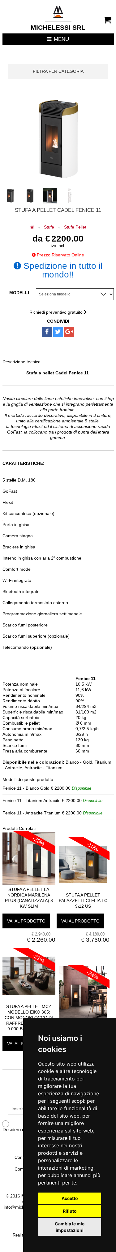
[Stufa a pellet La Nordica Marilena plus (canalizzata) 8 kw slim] (28, 883)
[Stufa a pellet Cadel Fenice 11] (50, 195)
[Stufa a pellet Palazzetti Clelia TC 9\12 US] (83, 889)
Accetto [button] (70, 1198)
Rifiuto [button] (70, 1211)
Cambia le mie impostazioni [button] (69, 1227)
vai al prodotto (26, 920)
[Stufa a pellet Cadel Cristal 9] (83, 1017)
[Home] (32, 227)
